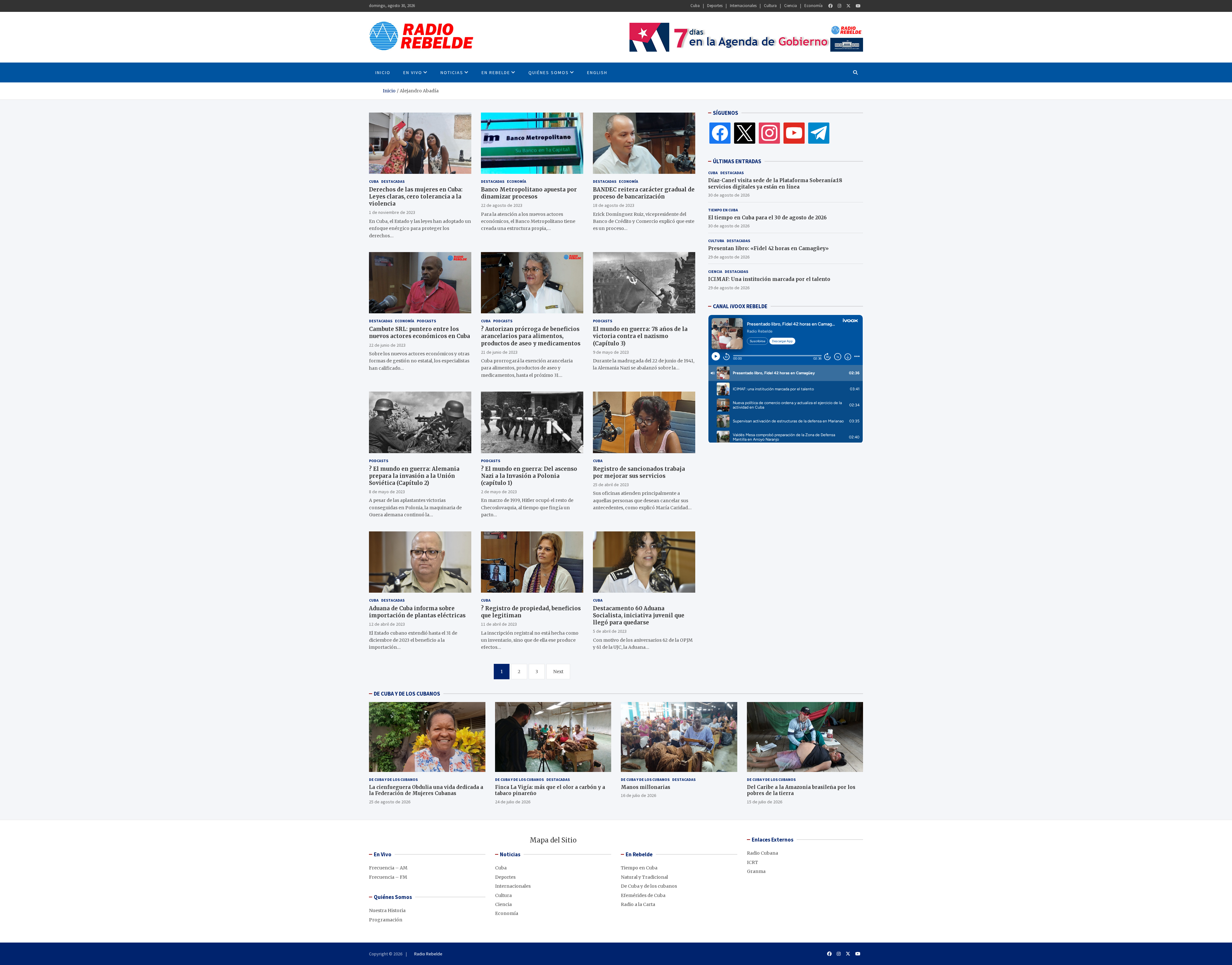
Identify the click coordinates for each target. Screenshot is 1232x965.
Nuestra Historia (387, 910)
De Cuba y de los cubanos (393, 779)
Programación (385, 920)
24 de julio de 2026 (512, 802)
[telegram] (818, 133)
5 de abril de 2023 (610, 631)
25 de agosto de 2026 (389, 802)
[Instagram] (839, 6)
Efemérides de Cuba (643, 895)
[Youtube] (858, 6)
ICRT (752, 862)
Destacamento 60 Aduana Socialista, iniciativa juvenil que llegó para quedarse (638, 615)
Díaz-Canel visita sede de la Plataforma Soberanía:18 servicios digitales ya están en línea (775, 183)
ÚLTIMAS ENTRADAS (737, 161)
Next (558, 671)
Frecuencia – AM (388, 868)
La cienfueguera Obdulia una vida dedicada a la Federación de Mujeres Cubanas (426, 790)
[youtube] (794, 133)
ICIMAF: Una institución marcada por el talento (769, 279)
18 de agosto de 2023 (613, 205)
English (597, 72)
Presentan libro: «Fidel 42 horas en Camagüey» (768, 248)
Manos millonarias (645, 787)
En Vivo (412, 72)
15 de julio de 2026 (764, 802)
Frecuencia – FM (388, 877)
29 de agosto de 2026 (728, 256)
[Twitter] (848, 6)
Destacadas (393, 181)
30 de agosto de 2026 (728, 195)
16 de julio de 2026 (638, 795)
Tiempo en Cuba (723, 209)
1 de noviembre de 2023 (392, 212)
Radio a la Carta (638, 904)
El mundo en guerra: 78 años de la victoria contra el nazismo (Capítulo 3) (640, 336)
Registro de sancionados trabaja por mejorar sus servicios (639, 472)
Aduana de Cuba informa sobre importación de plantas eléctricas (417, 612)
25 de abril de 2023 (611, 484)
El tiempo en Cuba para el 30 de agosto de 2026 (767, 218)
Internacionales (743, 5)
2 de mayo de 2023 (499, 492)
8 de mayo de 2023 (387, 492)
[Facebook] (830, 6)
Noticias (452, 72)
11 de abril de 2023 (499, 624)
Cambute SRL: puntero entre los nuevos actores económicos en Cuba (419, 333)
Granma (756, 871)
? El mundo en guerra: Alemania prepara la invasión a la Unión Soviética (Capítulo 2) (414, 476)
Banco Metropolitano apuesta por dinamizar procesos (529, 193)
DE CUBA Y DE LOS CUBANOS (407, 693)
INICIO (382, 72)
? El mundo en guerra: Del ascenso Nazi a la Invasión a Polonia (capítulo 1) (529, 476)
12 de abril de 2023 (387, 624)
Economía (813, 5)
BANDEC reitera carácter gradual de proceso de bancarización (644, 193)
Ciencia (790, 5)
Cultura (770, 5)
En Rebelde (496, 72)
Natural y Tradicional (644, 877)
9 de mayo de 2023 (611, 352)
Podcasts (426, 320)
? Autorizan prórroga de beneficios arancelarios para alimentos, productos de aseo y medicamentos (530, 336)
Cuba (695, 5)
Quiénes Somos (548, 72)
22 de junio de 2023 (387, 345)
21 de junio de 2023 (499, 352)
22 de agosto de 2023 (501, 205)
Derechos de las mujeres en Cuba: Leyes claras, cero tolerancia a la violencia (416, 196)
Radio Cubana (762, 853)
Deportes (715, 5)
